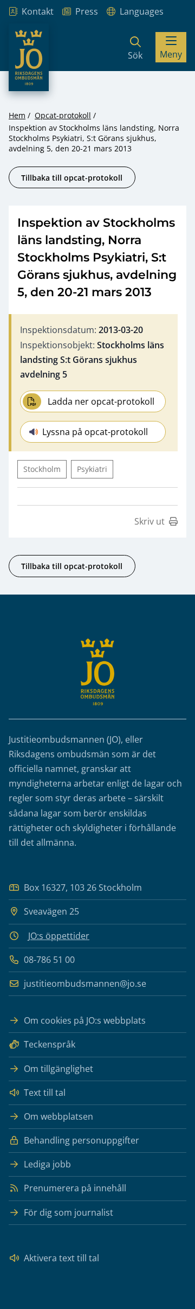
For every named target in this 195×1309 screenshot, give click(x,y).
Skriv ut (149, 521)
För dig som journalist (68, 1212)
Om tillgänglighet (58, 1069)
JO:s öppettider (58, 936)
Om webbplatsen (58, 1116)
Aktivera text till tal (61, 1258)
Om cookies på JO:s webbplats (85, 1020)
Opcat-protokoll (63, 115)
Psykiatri (92, 469)
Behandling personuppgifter (81, 1140)
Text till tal (45, 1093)
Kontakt (38, 11)
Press (86, 11)
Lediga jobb (47, 1164)
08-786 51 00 (49, 960)
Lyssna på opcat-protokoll (95, 432)
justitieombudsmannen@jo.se (85, 983)
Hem (17, 115)
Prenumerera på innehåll (75, 1188)
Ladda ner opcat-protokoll (101, 401)
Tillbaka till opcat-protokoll (71, 178)
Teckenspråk (49, 1044)
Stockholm (42, 469)
